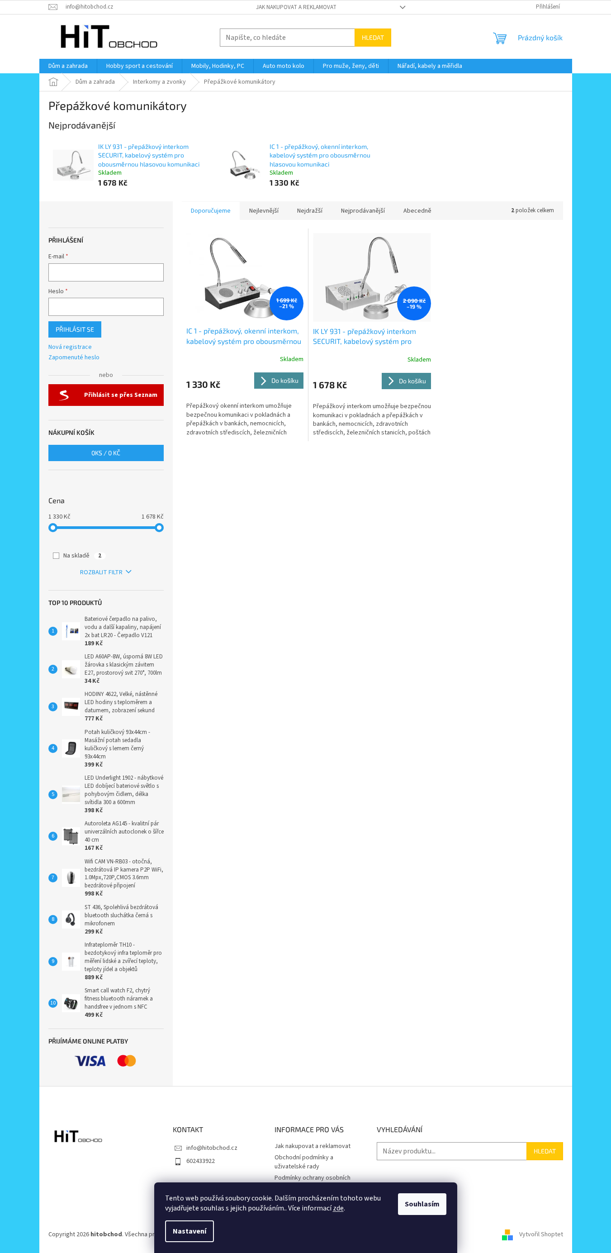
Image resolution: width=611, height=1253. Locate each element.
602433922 (200, 1161)
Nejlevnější (264, 210)
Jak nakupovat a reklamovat (296, 7)
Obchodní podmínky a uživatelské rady (304, 1162)
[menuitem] (68, 66)
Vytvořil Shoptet (541, 1234)
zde (338, 1208)
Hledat (373, 37)
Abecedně (417, 210)
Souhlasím (422, 1204)
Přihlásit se (75, 329)
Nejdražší (309, 210)
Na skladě (82, 555)
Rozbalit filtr (101, 572)
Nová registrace (70, 347)
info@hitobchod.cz (211, 1148)
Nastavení (189, 1231)
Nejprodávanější (363, 210)
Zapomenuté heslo (73, 357)
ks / (105, 453)
